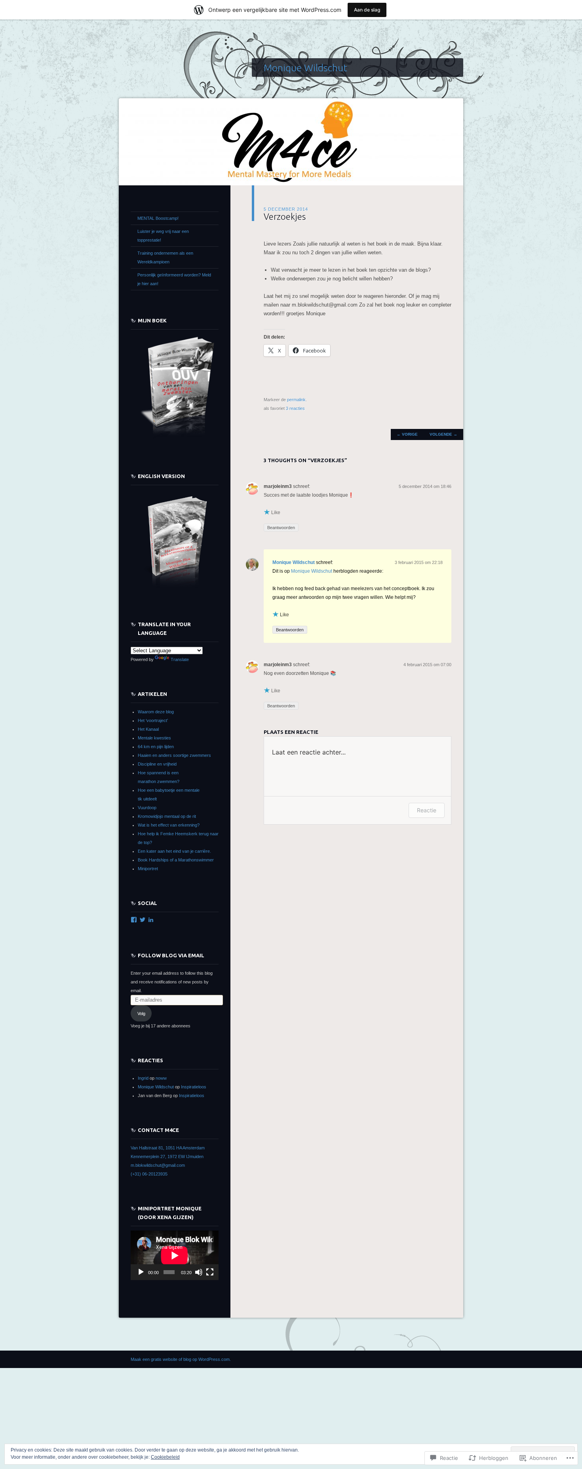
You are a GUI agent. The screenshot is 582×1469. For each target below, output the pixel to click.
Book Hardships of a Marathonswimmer (176, 859)
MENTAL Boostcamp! (158, 218)
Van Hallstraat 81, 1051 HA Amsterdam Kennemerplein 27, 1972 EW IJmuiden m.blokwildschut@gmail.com (168, 1156)
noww (161, 1078)
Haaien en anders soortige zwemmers (174, 755)
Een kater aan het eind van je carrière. (174, 851)
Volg (141, 1013)
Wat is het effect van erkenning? (169, 825)
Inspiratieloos (193, 1086)
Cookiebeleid (165, 1457)
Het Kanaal (148, 729)
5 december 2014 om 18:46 (425, 486)
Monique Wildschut (305, 67)
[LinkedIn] (151, 919)
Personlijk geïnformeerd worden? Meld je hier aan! (174, 279)
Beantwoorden (281, 527)
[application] (175, 1255)
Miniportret (148, 868)
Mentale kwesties (154, 737)
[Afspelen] (141, 1272)
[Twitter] (142, 919)
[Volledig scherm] (210, 1272)
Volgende (443, 434)
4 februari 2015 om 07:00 (427, 664)
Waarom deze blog (156, 711)
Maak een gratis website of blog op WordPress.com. (181, 1359)
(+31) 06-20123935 (149, 1174)
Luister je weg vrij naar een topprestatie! (163, 235)
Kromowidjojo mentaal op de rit (167, 816)
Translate (180, 659)
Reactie (426, 810)
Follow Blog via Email (171, 955)
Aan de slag (367, 10)
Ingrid (143, 1078)
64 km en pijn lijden (156, 746)
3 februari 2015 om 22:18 (419, 562)
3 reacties (295, 408)
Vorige (407, 434)
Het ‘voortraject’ (153, 720)
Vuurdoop (147, 807)
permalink (296, 399)
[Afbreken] (199, 1272)
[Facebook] (134, 919)
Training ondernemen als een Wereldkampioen (165, 257)
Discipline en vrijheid (157, 764)
